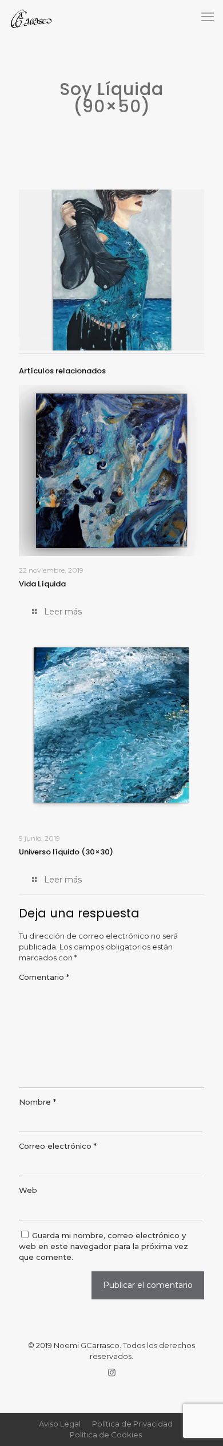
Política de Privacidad (132, 1423)
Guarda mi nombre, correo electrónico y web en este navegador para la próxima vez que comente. (103, 1246)
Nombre (37, 1101)
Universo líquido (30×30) (66, 851)
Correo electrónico (58, 1146)
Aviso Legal (60, 1423)
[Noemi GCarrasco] (30, 17)
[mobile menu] (207, 17)
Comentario (44, 977)
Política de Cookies (106, 1434)
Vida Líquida (42, 583)
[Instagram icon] (111, 1372)
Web (28, 1190)
